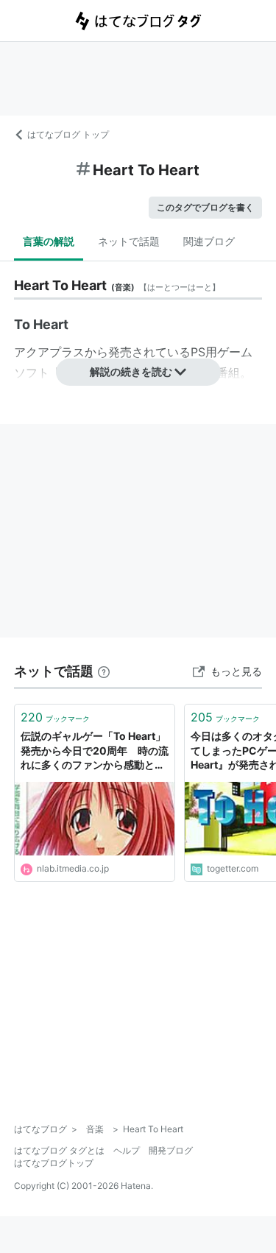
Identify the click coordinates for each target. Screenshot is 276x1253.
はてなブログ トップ (68, 134)
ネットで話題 (129, 241)
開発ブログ (171, 1150)
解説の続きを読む (131, 371)
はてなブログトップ (53, 1162)
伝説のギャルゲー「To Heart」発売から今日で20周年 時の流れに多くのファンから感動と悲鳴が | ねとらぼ (95, 751)
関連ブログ (209, 241)
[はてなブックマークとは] (104, 671)
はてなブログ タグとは (59, 1150)
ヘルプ (126, 1150)
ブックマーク (55, 717)
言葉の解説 (48, 241)
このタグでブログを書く (205, 207)
